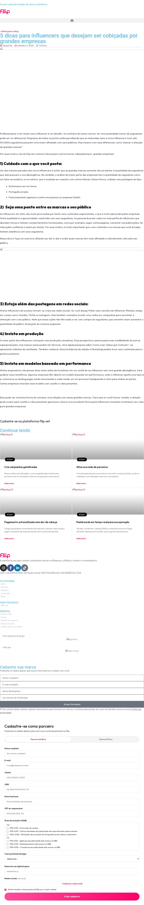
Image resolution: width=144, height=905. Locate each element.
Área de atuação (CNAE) (15, 821)
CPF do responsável (13, 808)
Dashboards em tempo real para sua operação (102, 522)
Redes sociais (15, 878)
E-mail (7, 760)
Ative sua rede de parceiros (92, 467)
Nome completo (11, 748)
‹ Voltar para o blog (9, 31)
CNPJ (6, 784)
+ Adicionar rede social (72, 884)
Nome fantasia (11, 796)
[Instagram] (3, 567)
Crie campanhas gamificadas (20, 467)
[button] (72, 20)
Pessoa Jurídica (38, 739)
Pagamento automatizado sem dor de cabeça (30, 522)
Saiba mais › (9, 483)
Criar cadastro (72, 896)
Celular (7, 772)
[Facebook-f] (10, 567)
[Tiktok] (24, 567)
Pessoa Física (105, 739)
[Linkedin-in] (17, 567)
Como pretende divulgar (15, 854)
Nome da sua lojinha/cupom (16, 866)
